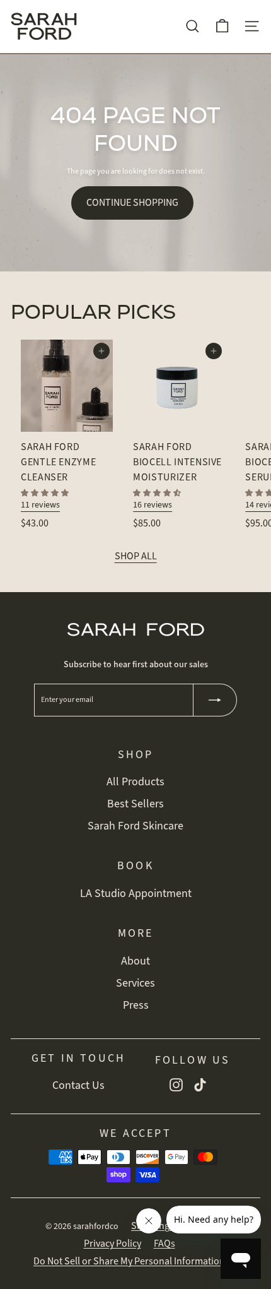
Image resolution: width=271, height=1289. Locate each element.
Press (136, 1005)
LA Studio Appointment (136, 893)
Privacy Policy (112, 1243)
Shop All (136, 556)
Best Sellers (135, 804)
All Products (135, 781)
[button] (45, 493)
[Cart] (222, 26)
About (135, 961)
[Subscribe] (215, 700)
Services (135, 983)
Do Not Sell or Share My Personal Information (129, 1261)
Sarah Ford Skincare (135, 826)
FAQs (164, 1243)
